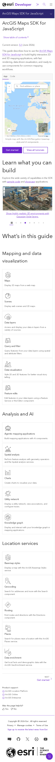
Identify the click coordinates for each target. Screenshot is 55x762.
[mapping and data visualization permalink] (30, 261)
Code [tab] (12, 76)
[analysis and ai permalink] (36, 414)
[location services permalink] (40, 544)
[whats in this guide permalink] (4, 244)
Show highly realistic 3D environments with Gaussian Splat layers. (27, 215)
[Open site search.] (44, 4)
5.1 (20, 45)
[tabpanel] (27, 110)
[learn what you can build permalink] (18, 171)
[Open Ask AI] (37, 4)
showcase (30, 182)
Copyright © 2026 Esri (18, 721)
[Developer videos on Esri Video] (36, 739)
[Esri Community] (9, 739)
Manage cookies (24, 725)
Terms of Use (42, 725)
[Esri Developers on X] (27, 739)
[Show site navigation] (51, 4)
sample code (13, 182)
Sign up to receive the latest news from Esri (28, 729)
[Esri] (27, 752)
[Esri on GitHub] (18, 739)
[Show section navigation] (51, 13)
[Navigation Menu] (49, 756)
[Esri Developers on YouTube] (45, 739)
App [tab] (5, 76)
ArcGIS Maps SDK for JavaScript (22, 14)
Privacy (10, 725)
